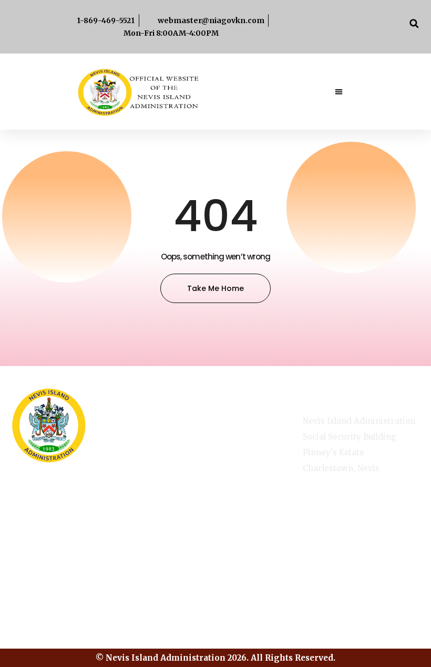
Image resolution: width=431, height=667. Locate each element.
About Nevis (168, 424)
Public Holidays (174, 487)
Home (233, 419)
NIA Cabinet (244, 486)
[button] (414, 23)
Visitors (172, 515)
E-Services (242, 442)
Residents (240, 508)
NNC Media (243, 464)
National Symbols (173, 456)
